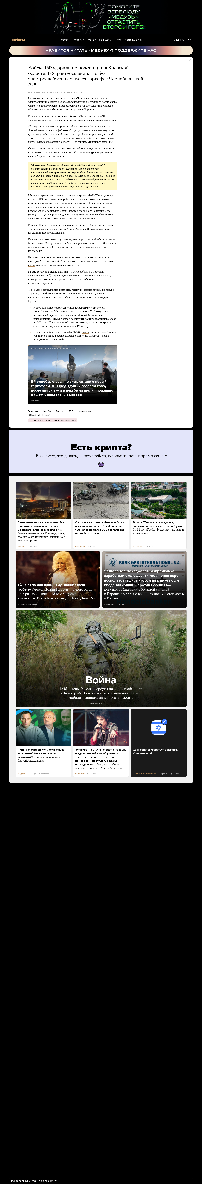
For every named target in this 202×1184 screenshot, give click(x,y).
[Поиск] (183, 40)
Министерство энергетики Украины (69, 92)
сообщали (84, 271)
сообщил (46, 229)
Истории (79, 40)
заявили (75, 261)
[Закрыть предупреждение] (189, 1181)
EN (189, 40)
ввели (31, 265)
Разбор (92, 40)
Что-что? (46, 415)
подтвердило (108, 195)
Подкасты (105, 40)
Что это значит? (48, 1181)
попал (85, 332)
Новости (65, 40)
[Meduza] (18, 40)
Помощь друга (133, 40)
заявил (49, 175)
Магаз (118, 40)
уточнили (65, 239)
